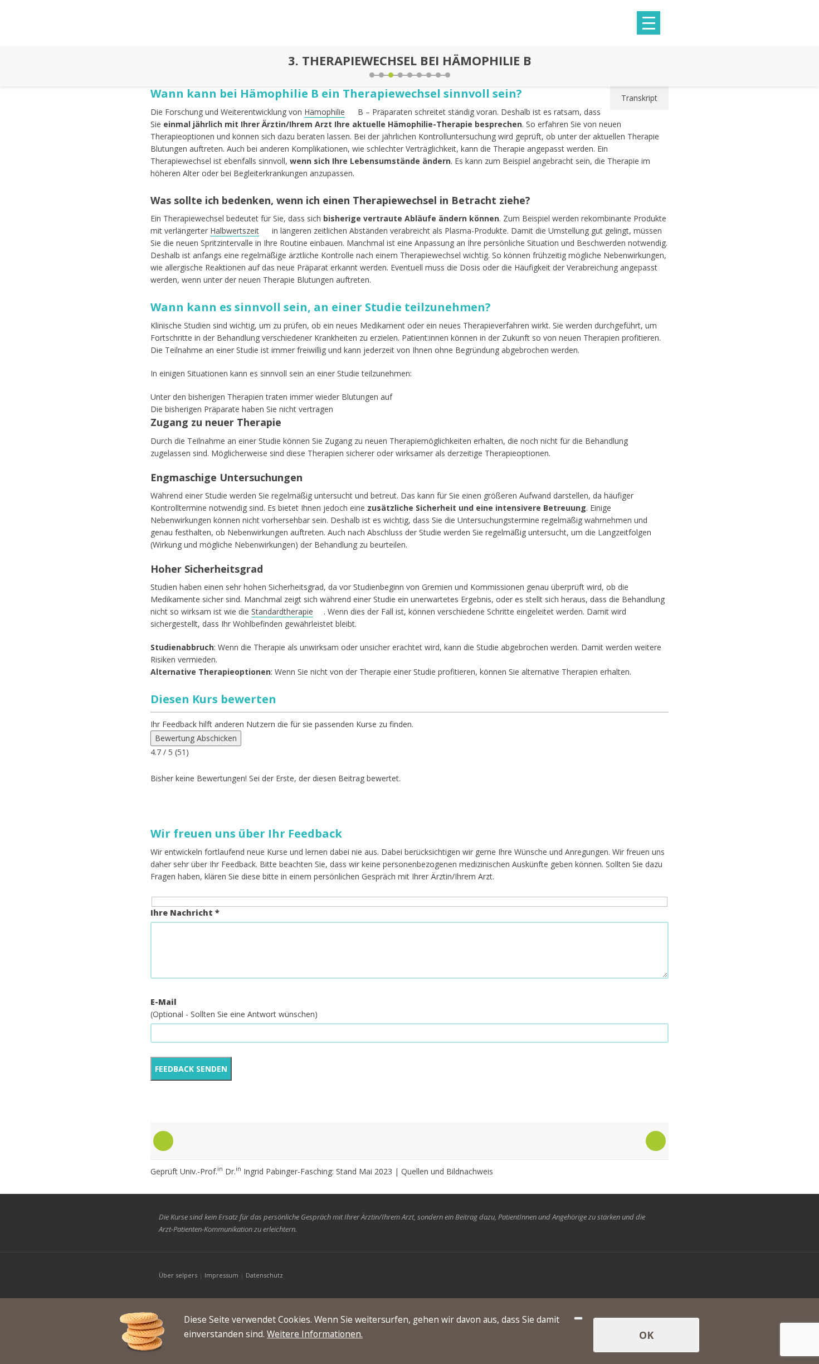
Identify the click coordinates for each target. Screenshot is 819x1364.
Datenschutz (264, 1275)
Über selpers (178, 1275)
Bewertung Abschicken (196, 738)
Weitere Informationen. (315, 1334)
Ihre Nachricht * (185, 912)
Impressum (221, 1275)
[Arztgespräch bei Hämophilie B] (657, 66)
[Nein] (578, 1318)
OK (646, 1335)
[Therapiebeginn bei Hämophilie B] (161, 66)
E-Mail (163, 1002)
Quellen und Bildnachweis (447, 1171)
